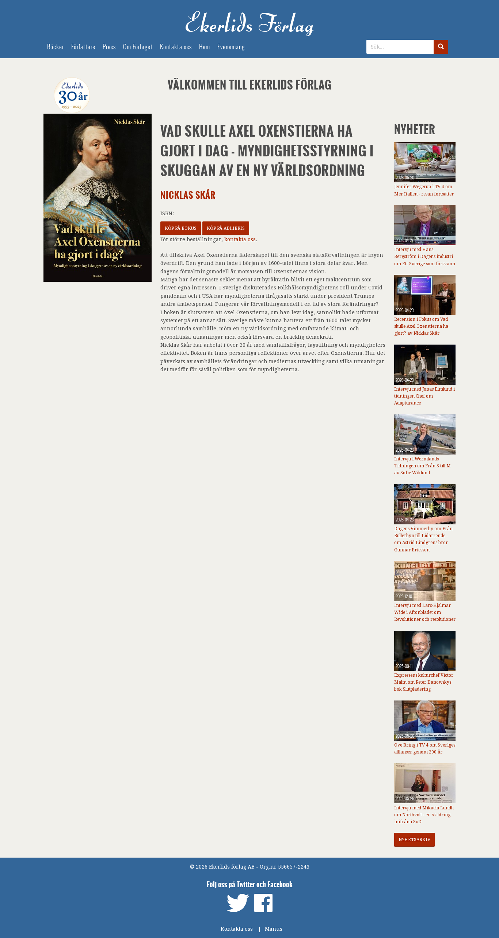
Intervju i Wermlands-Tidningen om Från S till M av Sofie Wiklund (422, 465)
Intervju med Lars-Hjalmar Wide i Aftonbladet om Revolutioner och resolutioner (425, 612)
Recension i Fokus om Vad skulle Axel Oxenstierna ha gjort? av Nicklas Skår (421, 326)
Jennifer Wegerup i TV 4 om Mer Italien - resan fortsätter (424, 190)
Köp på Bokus (181, 228)
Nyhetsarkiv (414, 839)
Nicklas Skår (188, 195)
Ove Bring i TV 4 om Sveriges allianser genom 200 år (424, 749)
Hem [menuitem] (204, 47)
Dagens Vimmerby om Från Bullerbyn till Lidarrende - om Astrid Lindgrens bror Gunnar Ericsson (423, 539)
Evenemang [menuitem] (231, 47)
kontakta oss (240, 239)
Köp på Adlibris (226, 228)
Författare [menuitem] (83, 47)
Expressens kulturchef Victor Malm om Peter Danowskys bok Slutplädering (423, 682)
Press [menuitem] (109, 47)
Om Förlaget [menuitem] (138, 47)
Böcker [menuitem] (55, 47)
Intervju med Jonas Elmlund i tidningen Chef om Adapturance (424, 396)
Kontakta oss (237, 929)
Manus (273, 929)
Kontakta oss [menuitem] (176, 47)
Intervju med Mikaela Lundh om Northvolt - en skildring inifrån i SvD (424, 814)
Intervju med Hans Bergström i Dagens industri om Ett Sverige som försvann (424, 256)
